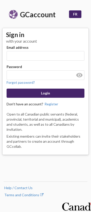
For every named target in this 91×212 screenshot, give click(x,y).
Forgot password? (21, 82)
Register (51, 104)
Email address (18, 47)
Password (14, 67)
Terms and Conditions (23, 195)
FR (75, 14)
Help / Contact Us (18, 188)
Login (45, 93)
